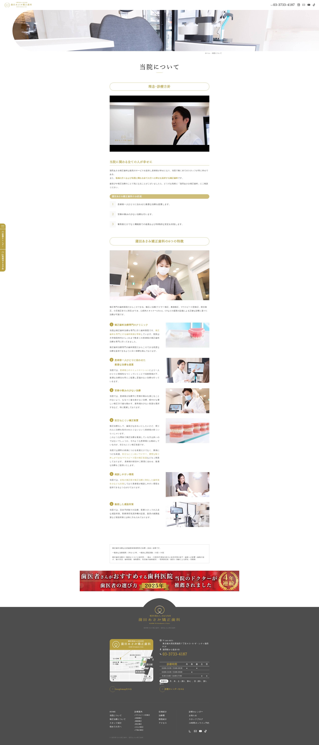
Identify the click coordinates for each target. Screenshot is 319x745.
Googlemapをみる (123, 689)
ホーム (207, 53)
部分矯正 (138, 724)
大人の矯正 (139, 727)
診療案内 (138, 712)
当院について (217, 53)
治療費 (162, 715)
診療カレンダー (3, 240)
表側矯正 (138, 718)
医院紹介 (163, 719)
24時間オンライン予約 (199, 723)
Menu (2, 227)
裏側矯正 (138, 721)
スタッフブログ (196, 719)
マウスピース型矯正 (142, 715)
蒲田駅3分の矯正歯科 (119, 737)
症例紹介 (163, 712)
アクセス (163, 723)
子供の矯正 (139, 730)
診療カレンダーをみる (174, 689)
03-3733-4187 (283, 5)
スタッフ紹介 (116, 723)
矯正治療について (118, 719)
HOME (113, 712)
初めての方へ (116, 727)
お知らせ (193, 715)
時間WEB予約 (2, 262)
